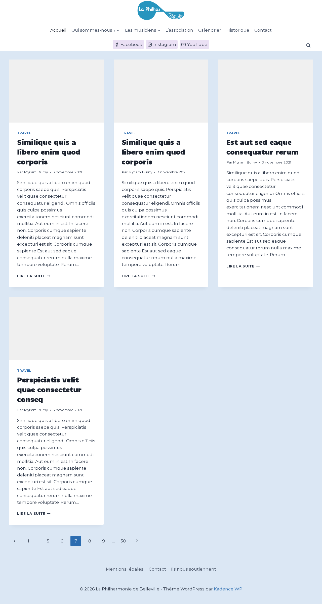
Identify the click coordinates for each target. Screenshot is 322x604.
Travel (24, 133)
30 (123, 540)
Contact (263, 30)
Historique (237, 30)
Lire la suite (33, 276)
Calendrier (209, 30)
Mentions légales (124, 569)
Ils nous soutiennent (193, 569)
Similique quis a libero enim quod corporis (48, 152)
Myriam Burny (36, 172)
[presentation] (56, 91)
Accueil (58, 30)
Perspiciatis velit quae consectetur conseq (49, 389)
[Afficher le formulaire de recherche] (308, 45)
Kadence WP (228, 588)
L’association (179, 30)
